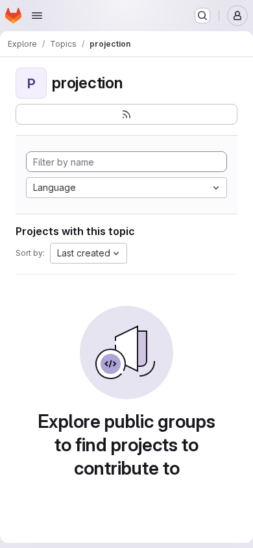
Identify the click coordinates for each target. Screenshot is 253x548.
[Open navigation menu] (37, 15)
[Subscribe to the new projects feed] (126, 114)
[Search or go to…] (202, 15)
